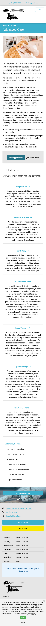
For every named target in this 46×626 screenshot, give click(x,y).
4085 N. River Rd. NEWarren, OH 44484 (19, 508)
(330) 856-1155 (32, 158)
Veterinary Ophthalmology (19, 469)
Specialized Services (16, 475)
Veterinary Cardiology (17, 464)
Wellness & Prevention (15, 449)
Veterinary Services (13, 444)
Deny (23, 622)
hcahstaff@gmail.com (13, 516)
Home (5, 26)
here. (34, 614)
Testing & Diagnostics (15, 454)
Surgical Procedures (14, 480)
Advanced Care (12, 459)
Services (13, 26)
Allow (23, 618)
